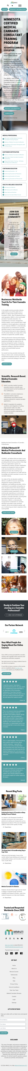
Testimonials (14, 974)
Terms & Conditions (14, 987)
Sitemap (14, 1002)
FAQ (14, 981)
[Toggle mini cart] (12, 6)
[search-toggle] (8, 5)
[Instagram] (10, 938)
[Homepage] (14, 3)
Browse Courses (14, 971)
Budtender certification (11, 152)
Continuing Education (10, 168)
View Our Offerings (15, 615)
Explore (14, 551)
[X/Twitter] (14, 938)
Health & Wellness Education (12, 184)
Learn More (9, 113)
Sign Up (14, 254)
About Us (14, 968)
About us (14, 532)
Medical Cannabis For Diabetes (10, 886)
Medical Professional (10, 135)
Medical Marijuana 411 (21, 1065)
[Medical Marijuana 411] (14, 933)
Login (14, 999)
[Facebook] (6, 938)
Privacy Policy (14, 984)
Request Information (18, 9)
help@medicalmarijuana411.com (14, 947)
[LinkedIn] (18, 938)
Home (14, 965)
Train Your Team (8, 512)
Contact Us (7, 364)
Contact (14, 996)
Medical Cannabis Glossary (14, 993)
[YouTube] (22, 938)
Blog (14, 586)
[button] (14, 424)
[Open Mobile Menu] (19, 6)
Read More (8, 827)
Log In (4, 9)
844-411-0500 (9, 945)
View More (6, 673)
